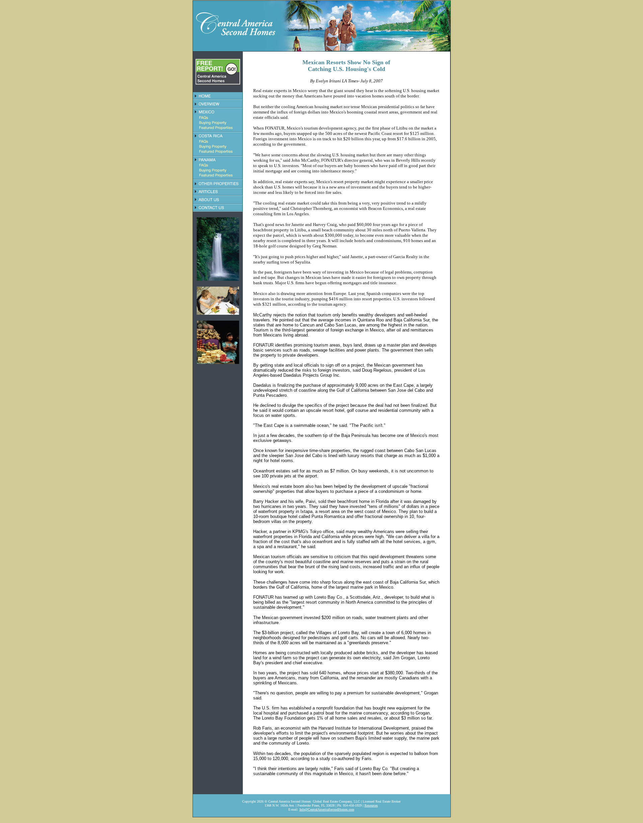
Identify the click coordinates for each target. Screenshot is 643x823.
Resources (371, 805)
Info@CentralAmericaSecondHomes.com (326, 809)
